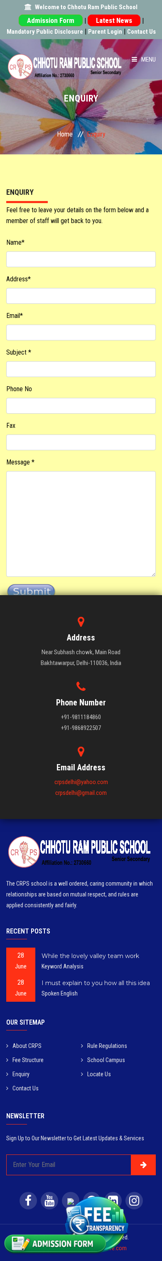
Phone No (19, 389)
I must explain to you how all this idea (96, 983)
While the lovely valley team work (90, 956)
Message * (20, 462)
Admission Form (50, 20)
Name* (15, 242)
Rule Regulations (107, 1046)
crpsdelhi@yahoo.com (81, 782)
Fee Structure (28, 1060)
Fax (10, 425)
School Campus (106, 1060)
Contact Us (141, 31)
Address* (18, 279)
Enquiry (20, 1074)
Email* (14, 316)
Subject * (18, 352)
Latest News (114, 20)
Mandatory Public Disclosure (45, 31)
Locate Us (99, 1074)
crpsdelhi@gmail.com (81, 793)
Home (65, 134)
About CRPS (27, 1046)
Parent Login (105, 31)
